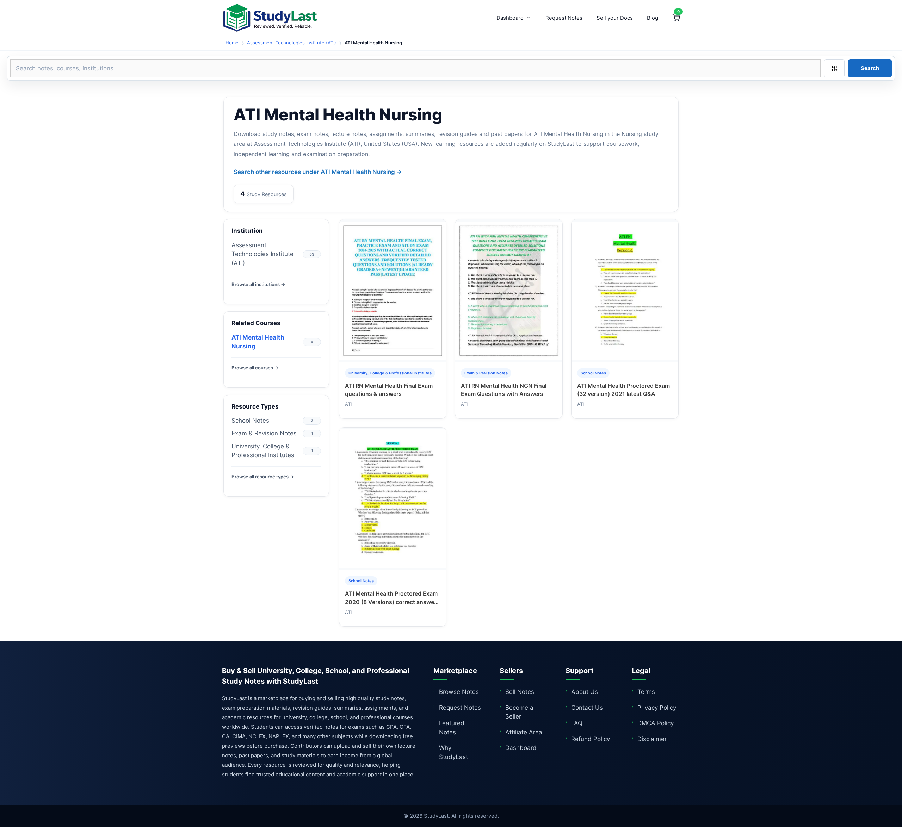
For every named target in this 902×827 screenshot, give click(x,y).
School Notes (250, 420)
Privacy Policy (656, 707)
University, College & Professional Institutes (262, 451)
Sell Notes (519, 691)
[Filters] (834, 68)
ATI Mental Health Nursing (257, 342)
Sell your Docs (615, 17)
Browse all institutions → (258, 284)
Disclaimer (652, 738)
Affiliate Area (523, 732)
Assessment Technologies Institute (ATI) (291, 42)
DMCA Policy (655, 723)
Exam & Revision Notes (264, 433)
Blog (652, 17)
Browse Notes (459, 691)
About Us (584, 691)
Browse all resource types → (262, 476)
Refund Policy (590, 738)
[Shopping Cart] (676, 18)
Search (870, 68)
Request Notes (563, 17)
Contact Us (587, 707)
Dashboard (510, 17)
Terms (646, 691)
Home (232, 42)
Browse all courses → (254, 368)
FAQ (576, 723)
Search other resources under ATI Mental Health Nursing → (318, 171)
